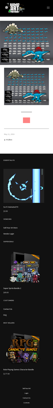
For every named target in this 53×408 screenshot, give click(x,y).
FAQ (5, 315)
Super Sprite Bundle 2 (12, 288)
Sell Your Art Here (10, 228)
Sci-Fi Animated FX (10, 207)
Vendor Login (8, 233)
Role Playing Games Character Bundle (18, 369)
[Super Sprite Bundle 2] (26, 267)
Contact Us (7, 309)
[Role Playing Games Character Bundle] (26, 348)
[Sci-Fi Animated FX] (26, 185)
